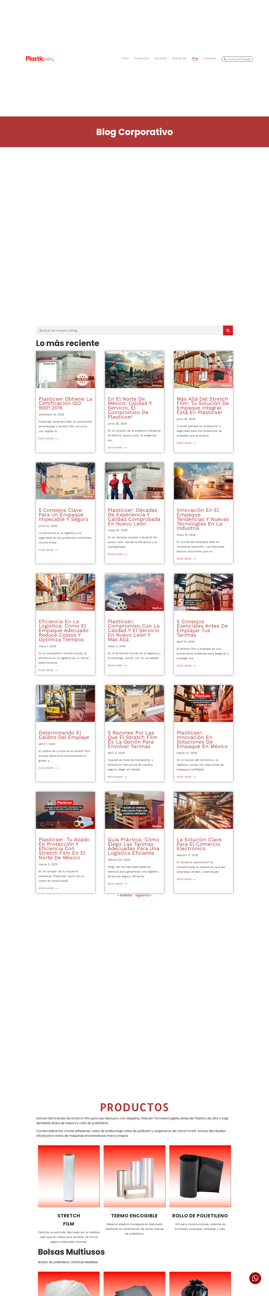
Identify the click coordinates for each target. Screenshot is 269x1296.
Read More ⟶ (48, 438)
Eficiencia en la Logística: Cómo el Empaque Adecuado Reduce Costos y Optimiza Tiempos (64, 630)
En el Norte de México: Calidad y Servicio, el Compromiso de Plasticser (130, 408)
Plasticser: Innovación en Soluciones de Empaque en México (202, 739)
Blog (195, 58)
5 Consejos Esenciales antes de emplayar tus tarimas (202, 628)
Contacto (209, 58)
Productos (141, 58)
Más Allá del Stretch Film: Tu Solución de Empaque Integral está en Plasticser (203, 405)
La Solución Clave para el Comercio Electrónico (199, 844)
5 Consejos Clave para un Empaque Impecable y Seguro (63, 514)
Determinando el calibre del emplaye (64, 735)
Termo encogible (134, 1215)
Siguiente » (143, 895)
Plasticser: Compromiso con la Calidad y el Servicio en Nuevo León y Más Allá (133, 630)
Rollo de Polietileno (200, 1215)
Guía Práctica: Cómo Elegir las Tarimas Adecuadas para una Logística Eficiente (133, 846)
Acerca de (179, 58)
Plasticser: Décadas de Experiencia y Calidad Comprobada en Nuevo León (134, 516)
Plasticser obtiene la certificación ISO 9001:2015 (65, 403)
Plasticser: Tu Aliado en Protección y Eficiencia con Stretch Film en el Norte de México (64, 848)
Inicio (125, 58)
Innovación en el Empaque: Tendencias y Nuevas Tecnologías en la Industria (203, 519)
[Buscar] (228, 330)
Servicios (160, 58)
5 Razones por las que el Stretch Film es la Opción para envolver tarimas (133, 739)
